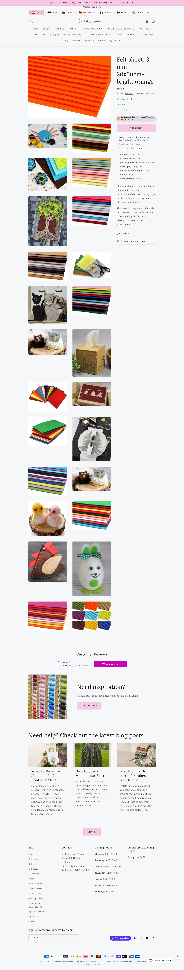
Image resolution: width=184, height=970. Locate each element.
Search (31, 854)
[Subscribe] (76, 937)
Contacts (33, 878)
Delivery (32, 864)
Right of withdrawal (38, 911)
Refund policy (82, 961)
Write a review (110, 664)
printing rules (35, 898)
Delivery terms (35, 888)
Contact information (93, 964)
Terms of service (111, 961)
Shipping (129, 93)
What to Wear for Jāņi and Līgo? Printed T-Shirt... (45, 775)
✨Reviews (33, 873)
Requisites (33, 916)
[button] (31, 21)
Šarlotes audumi (51, 961)
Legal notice (141, 961)
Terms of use (34, 893)
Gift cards (33, 868)
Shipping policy (127, 961)
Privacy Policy (35, 883)
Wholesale (33, 859)
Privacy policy (96, 961)
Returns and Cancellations (35, 905)
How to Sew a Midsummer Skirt (89, 773)
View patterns (89, 705)
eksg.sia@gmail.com (73, 865)
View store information (130, 148)
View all (92, 831)
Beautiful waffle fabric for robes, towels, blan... (133, 775)
